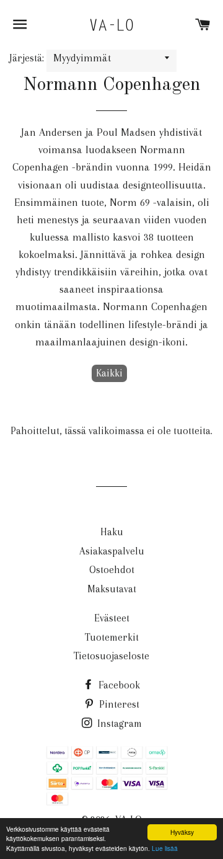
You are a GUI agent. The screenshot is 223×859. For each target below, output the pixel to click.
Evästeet (111, 618)
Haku (111, 532)
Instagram (118, 723)
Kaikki (109, 373)
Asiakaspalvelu (111, 551)
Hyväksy (182, 832)
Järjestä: (27, 58)
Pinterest (118, 704)
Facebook (118, 685)
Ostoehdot (111, 570)
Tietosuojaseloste (111, 656)
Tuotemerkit (112, 637)
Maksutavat (111, 589)
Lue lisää (165, 848)
